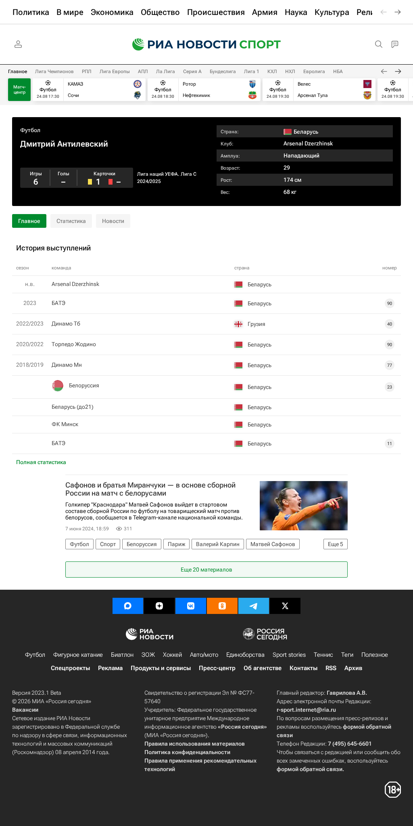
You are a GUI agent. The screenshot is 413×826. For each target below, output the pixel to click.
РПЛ (87, 71)
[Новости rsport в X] (285, 606)
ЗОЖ (148, 654)
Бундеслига (223, 71)
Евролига (314, 71)
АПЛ (143, 71)
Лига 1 (251, 71)
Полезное (374, 654)
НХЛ (290, 71)
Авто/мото (204, 654)
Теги (347, 654)
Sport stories (289, 654)
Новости (113, 221)
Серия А (192, 71)
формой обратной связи (309, 769)
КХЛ (272, 71)
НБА (338, 71)
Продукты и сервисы (161, 668)
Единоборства (245, 654)
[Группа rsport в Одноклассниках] (222, 606)
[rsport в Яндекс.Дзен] (159, 606)
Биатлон (122, 654)
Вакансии (25, 709)
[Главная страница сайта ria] (179, 44)
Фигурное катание (78, 654)
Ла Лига (165, 71)
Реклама (110, 668)
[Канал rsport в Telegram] (253, 606)
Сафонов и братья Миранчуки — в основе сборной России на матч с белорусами (150, 489)
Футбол (30, 130)
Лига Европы (115, 71)
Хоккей (172, 654)
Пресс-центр (217, 668)
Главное (17, 71)
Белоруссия (84, 385)
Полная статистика (41, 462)
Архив (353, 668)
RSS (330, 668)
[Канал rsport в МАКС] (128, 606)
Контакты (303, 668)
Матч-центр (19, 89)
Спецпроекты (70, 668)
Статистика (71, 221)
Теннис (323, 654)
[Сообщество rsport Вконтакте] (190, 606)
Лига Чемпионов (54, 71)
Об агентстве (263, 668)
